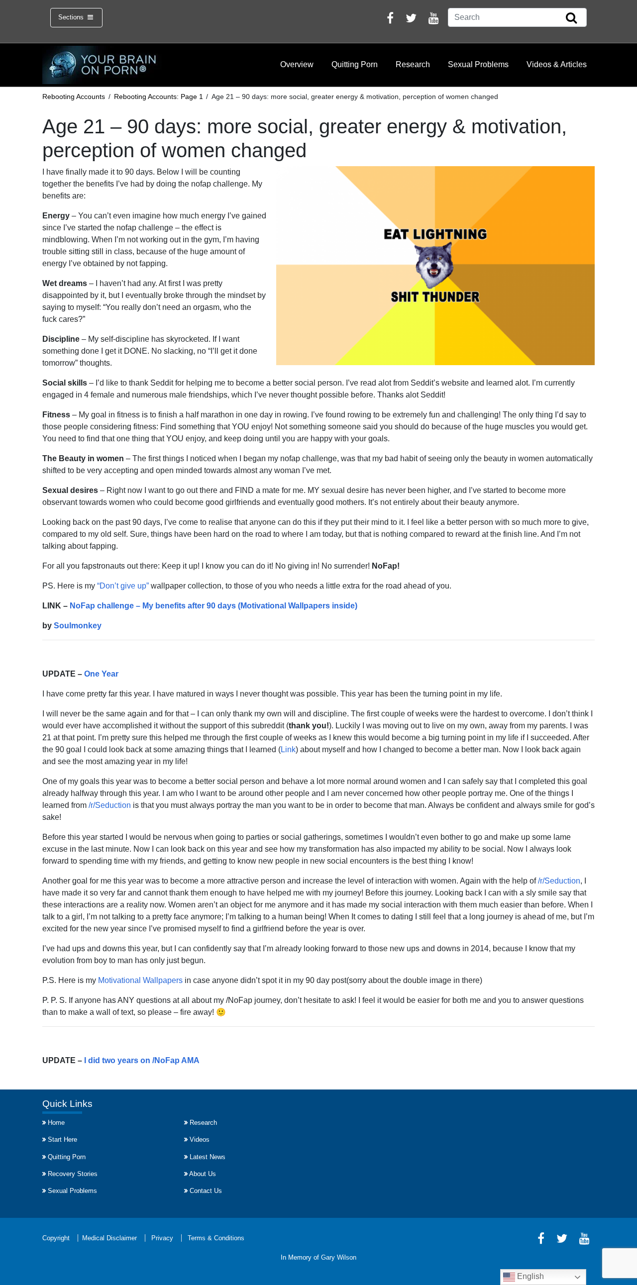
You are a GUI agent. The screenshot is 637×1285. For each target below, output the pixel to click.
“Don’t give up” (123, 586)
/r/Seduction (110, 805)
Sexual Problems (478, 64)
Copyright (56, 1238)
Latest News (207, 1157)
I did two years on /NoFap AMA (142, 1060)
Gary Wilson (338, 1257)
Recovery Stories (73, 1174)
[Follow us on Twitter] (411, 19)
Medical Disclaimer (109, 1238)
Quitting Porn (354, 64)
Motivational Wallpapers (140, 980)
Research (413, 64)
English (529, 1276)
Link (288, 749)
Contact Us (206, 1190)
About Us (202, 1174)
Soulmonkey (78, 625)
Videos (200, 1139)
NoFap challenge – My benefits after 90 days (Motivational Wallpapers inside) (213, 605)
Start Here (62, 1139)
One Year (101, 674)
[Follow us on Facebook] (390, 19)
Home (56, 1122)
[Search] (571, 18)
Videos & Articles (557, 64)
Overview (297, 64)
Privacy (162, 1238)
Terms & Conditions (216, 1238)
